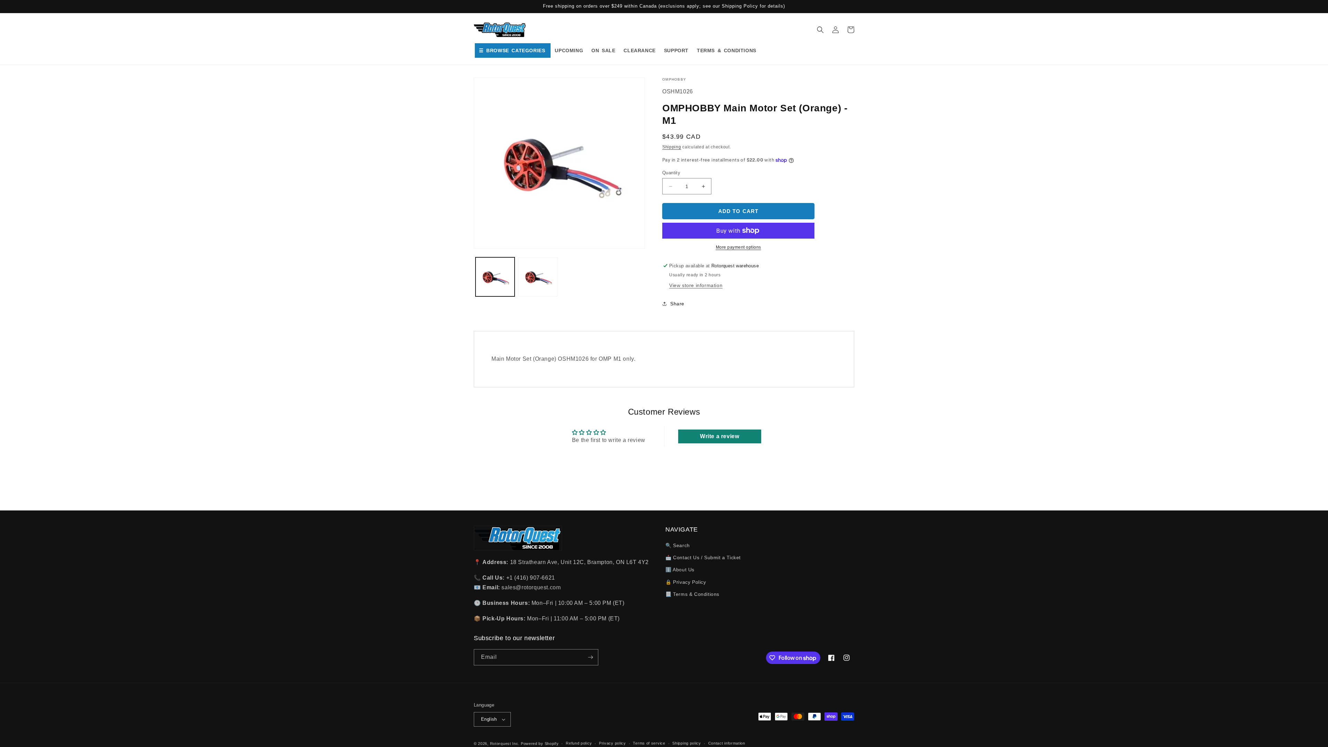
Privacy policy (612, 743)
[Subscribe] (590, 657)
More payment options (738, 247)
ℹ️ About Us (679, 569)
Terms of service (649, 743)
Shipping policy (686, 743)
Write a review (719, 436)
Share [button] (677, 303)
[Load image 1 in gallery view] (495, 276)
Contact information (726, 743)
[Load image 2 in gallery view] (537, 276)
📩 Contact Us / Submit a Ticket (703, 557)
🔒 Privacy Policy (685, 582)
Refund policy (579, 743)
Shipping (671, 147)
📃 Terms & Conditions (692, 594)
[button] (820, 29)
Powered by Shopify (540, 743)
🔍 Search (677, 545)
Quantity (671, 172)
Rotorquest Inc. (505, 743)
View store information (695, 285)
